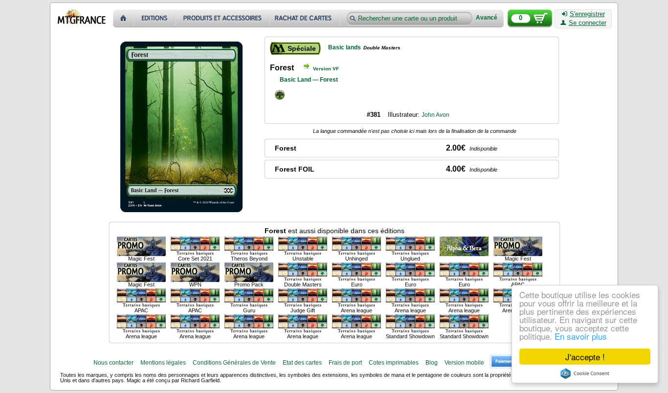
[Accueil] (123, 18)
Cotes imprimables (394, 362)
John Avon (435, 114)
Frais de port (345, 362)
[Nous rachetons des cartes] (306, 18)
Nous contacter (113, 362)
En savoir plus (581, 336)
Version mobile (464, 362)
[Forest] (141, 246)
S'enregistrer (587, 14)
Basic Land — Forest (309, 79)
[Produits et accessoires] (223, 18)
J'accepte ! (585, 356)
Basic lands (344, 47)
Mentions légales (163, 362)
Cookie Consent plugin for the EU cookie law (584, 373)
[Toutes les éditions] (155, 18)
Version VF (326, 68)
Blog (431, 362)
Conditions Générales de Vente (234, 362)
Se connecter (587, 23)
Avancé (486, 18)
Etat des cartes (302, 362)
